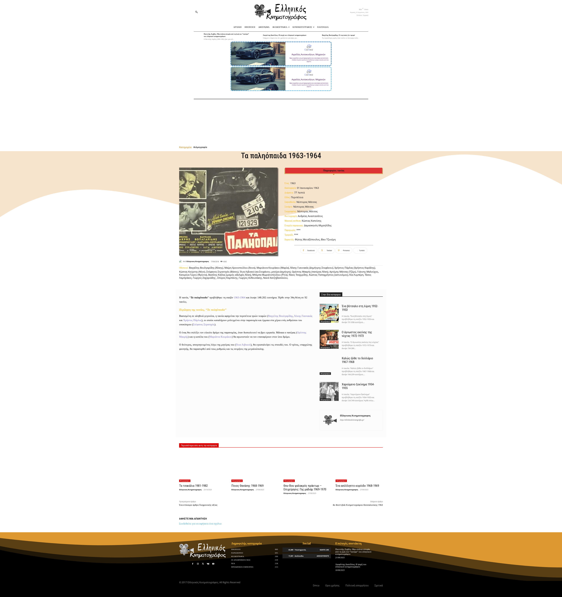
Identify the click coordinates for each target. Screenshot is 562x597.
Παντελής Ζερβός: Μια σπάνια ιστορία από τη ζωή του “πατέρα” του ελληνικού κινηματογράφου (353, 551)
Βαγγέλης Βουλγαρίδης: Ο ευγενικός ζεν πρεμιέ (338, 35)
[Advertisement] (281, 121)
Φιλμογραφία (200, 147)
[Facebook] (193, 564)
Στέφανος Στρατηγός (204, 324)
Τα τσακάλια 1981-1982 (193, 485)
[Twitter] (203, 564)
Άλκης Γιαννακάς (303, 315)
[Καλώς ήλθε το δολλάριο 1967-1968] (329, 365)
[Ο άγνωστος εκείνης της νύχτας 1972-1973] (329, 339)
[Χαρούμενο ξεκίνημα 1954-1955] (329, 391)
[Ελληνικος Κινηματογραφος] (181, 261)
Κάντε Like (324, 550)
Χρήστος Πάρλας (192, 320)
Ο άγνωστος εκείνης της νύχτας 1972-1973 (357, 334)
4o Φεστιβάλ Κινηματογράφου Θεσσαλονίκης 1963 (358, 505)
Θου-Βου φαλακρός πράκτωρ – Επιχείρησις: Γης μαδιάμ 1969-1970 (304, 487)
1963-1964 (239, 297)
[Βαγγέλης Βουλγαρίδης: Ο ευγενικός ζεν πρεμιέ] (316, 36)
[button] (196, 12)
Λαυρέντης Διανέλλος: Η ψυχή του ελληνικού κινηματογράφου (284, 35)
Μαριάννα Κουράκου (220, 336)
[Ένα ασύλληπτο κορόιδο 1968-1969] (359, 466)
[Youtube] (213, 564)
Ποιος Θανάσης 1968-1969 (247, 485)
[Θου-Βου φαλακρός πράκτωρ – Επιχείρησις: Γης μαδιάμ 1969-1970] (307, 466)
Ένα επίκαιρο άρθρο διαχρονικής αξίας (198, 505)
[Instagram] (198, 564)
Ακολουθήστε (323, 556)
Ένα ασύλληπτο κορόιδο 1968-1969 (357, 485)
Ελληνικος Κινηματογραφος (197, 261)
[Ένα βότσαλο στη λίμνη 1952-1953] (329, 313)
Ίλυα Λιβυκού (243, 344)
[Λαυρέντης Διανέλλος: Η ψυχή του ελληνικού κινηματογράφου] (257, 36)
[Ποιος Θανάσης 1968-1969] (255, 466)
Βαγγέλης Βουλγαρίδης (280, 315)
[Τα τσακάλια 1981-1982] (202, 466)
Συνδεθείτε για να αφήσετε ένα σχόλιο (200, 523)
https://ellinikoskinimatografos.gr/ (352, 420)
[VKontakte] (208, 564)
